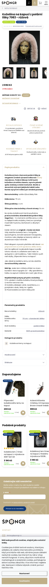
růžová (41, 311)
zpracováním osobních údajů (24, 502)
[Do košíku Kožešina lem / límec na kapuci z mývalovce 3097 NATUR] (23, 463)
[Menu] (46, 3)
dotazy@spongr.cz (14, 535)
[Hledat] (29, 3)
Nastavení (24, 573)
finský (39, 177)
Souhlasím (24, 581)
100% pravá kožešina (35, 331)
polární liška (39, 326)
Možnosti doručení (10, 98)
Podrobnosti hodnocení (34, 26)
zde (3, 565)
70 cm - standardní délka (33, 318)
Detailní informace (10, 103)
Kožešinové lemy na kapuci (20, 343)
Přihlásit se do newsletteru (15, 509)
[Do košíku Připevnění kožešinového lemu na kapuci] (23, 412)
